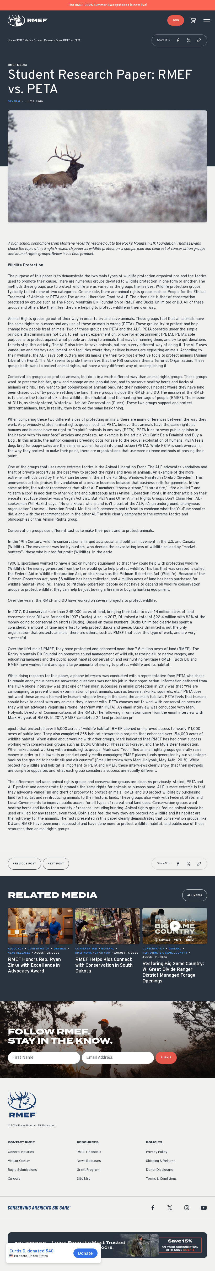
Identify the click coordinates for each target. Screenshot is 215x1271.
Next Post (56, 863)
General (14, 101)
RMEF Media (24, 40)
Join (175, 20)
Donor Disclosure (159, 1170)
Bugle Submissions (22, 1170)
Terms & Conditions (161, 1179)
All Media (194, 895)
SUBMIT (166, 1057)
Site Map (83, 1179)
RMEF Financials (89, 1152)
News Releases (89, 1161)
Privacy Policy (156, 1152)
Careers (14, 1179)
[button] (178, 40)
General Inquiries (21, 1152)
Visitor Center (19, 1161)
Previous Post (24, 863)
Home (11, 40)
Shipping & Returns (160, 1161)
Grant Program (88, 1170)
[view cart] (193, 20)
